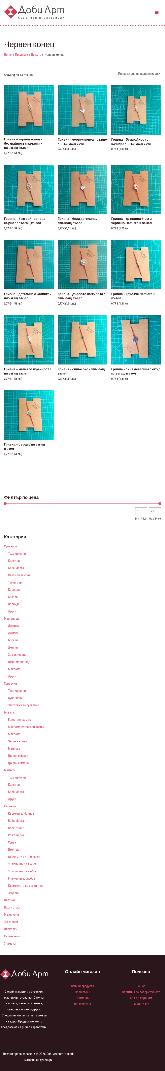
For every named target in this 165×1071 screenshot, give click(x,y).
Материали (11, 915)
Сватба (13, 597)
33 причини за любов (22, 871)
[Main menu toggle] (157, 12)
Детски (13, 647)
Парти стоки (12, 907)
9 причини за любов (21, 878)
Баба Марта (16, 568)
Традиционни (17, 553)
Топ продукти (83, 1004)
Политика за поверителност (141, 992)
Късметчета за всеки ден (25, 886)
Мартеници (11, 618)
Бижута (9, 712)
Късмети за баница (21, 813)
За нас (141, 986)
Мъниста (14, 748)
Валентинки (16, 828)
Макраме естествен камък (26, 727)
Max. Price (155, 518)
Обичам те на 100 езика (24, 857)
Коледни (14, 561)
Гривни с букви (18, 756)
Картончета (12, 936)
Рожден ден (16, 835)
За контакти (141, 1004)
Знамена (10, 943)
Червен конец (17, 741)
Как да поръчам (141, 998)
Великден (14, 604)
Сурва (12, 842)
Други (12, 611)
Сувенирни (15, 698)
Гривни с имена (18, 763)
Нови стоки (82, 992)
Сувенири (10, 546)
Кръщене (14, 590)
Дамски (13, 633)
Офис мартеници (19, 662)
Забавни (13, 893)
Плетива (9, 900)
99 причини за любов (22, 864)
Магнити (9, 770)
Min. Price (140, 518)
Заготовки (11, 922)
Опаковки (10, 929)
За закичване (17, 655)
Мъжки (13, 640)
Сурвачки (10, 683)
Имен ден (14, 850)
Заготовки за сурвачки (23, 705)
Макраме (14, 669)
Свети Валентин (19, 575)
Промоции (82, 998)
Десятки (14, 626)
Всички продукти (82, 986)
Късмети (10, 806)
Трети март (15, 582)
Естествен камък (19, 720)
